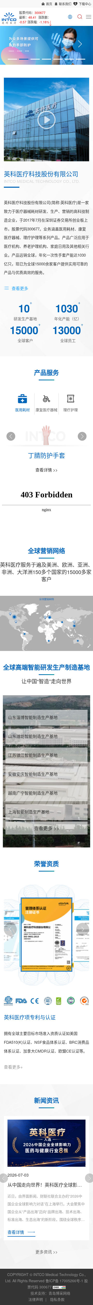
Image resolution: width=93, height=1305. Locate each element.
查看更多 (20, 288)
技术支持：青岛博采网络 (50, 1293)
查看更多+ (13, 1067)
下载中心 (85, 4)
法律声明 (35, 1299)
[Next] (80, 45)
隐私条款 (57, 1299)
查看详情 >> (46, 470)
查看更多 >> (46, 828)
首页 (49, 4)
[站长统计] (59, 1286)
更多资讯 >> (46, 1252)
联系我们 (65, 4)
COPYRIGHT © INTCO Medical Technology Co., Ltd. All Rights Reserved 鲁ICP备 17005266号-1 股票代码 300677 (46, 1280)
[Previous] (11, 45)
